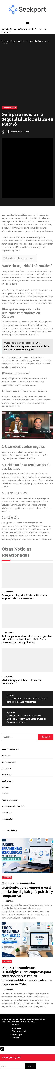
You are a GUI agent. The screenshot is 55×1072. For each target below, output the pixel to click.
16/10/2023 (9, 676)
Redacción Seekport (20, 132)
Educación (6, 768)
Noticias (6, 29)
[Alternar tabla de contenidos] (32, 258)
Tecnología (40, 29)
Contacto (6, 32)
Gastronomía (7, 780)
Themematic (14, 1022)
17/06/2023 (9, 592)
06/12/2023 (9, 632)
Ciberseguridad (27, 29)
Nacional (5, 787)
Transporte (7, 818)
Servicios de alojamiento (13, 806)
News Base (30, 1022)
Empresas (15, 29)
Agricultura (6, 755)
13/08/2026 (9, 989)
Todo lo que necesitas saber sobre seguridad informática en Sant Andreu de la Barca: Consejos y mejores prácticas (27, 639)
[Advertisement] (27, 76)
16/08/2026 (9, 901)
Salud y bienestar (9, 799)
